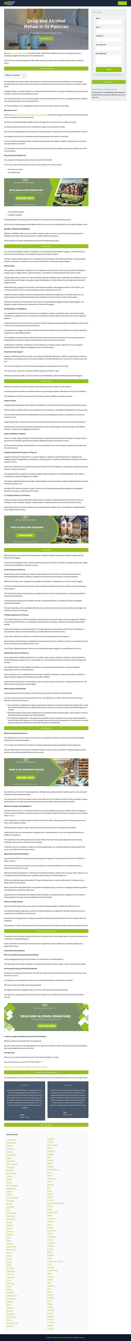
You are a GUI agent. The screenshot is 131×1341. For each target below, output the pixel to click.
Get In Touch (109, 82)
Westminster (10, 1161)
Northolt (49, 1233)
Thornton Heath (52, 1212)
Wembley (50, 1142)
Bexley (49, 1301)
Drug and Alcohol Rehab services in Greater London (30, 115)
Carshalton (51, 1267)
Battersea (9, 1231)
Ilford (48, 1188)
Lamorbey (50, 1276)
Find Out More (46, 550)
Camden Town (9, 1067)
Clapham (9, 1234)
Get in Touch (46, 246)
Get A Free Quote (46, 1125)
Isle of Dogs (10, 1268)
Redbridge (50, 1154)
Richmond (50, 1200)
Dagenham (51, 1285)
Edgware (50, 1163)
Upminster (50, 1328)
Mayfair (8, 1158)
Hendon (9, 1259)
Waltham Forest (11, 1295)
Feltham (50, 1304)
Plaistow (9, 1286)
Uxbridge (50, 1325)
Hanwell (50, 1197)
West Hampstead (12, 1185)
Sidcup (49, 1273)
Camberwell (10, 1216)
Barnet (49, 1157)
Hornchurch (51, 1322)
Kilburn (8, 1179)
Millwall (9, 1253)
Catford (49, 1148)
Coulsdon (50, 1319)
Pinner (49, 1264)
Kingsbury (9, 1302)
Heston (49, 1258)
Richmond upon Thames (55, 1203)
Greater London (52, 1145)
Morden (49, 1215)
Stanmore (50, 1227)
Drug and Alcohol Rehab (17, 53)
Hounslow (50, 1246)
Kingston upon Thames (55, 1261)
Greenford (50, 1221)
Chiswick (9, 1289)
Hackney (9, 1176)
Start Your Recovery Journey (46, 931)
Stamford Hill (10, 1188)
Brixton (8, 1240)
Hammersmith (11, 1250)
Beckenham (51, 1218)
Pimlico (9, 1182)
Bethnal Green (11, 1173)
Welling (49, 1252)
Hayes (49, 1289)
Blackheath (10, 1314)
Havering (50, 1313)
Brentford (50, 1160)
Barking (49, 1194)
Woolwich (50, 1185)
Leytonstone (10, 1277)
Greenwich (10, 1274)
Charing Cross (11, 1155)
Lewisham (9, 1326)
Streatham (9, 1311)
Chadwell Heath (52, 1270)
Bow (7, 1210)
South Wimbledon (53, 1169)
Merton (49, 1175)
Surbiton (50, 1279)
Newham (9, 1320)
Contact (122, 3)
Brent (8, 1237)
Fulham (9, 1262)
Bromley (9, 1222)
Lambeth (9, 1243)
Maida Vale (10, 1170)
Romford (50, 1307)
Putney (8, 1280)
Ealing (49, 1172)
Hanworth (50, 1295)
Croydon (50, 1249)
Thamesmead (51, 1237)
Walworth (9, 1191)
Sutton (49, 1282)
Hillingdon (50, 1298)
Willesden (9, 1225)
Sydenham (50, 1151)
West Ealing (51, 1178)
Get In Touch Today (46, 68)
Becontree (50, 1255)
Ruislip (49, 1292)
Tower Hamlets (11, 1213)
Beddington (51, 1243)
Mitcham (50, 1206)
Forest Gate (10, 1283)
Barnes (8, 1305)
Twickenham (51, 1230)
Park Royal (10, 1292)
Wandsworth (10, 1271)
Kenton (49, 1191)
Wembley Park (11, 1317)
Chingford (50, 1166)
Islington (28, 1067)
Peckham (9, 1228)
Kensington (10, 1201)
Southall (50, 1240)
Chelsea (9, 1195)
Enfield (49, 1182)
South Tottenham (12, 1198)
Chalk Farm (36, 1067)
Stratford (9, 1256)
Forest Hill (50, 1139)
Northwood (51, 1310)
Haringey (9, 1204)
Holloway (44, 1067)
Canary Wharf (11, 1246)
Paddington (10, 1167)
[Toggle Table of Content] (23, 75)
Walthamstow (11, 1298)
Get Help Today (46, 381)
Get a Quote (45, 38)
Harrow (49, 1209)
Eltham (49, 1224)
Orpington (50, 1316)
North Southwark (12, 1164)
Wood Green (10, 1219)
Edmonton (9, 1308)
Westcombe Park (12, 1323)
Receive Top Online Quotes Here (46, 1072)
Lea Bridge (10, 1207)
